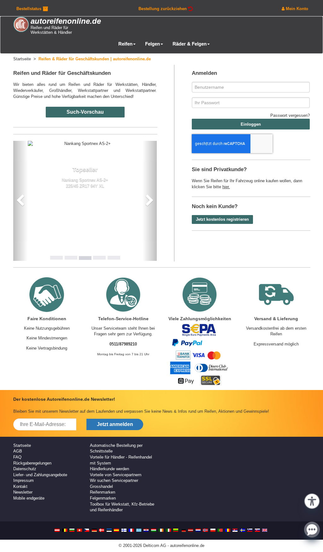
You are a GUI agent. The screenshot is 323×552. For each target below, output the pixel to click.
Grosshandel (101, 486)
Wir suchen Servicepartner (114, 480)
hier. (226, 186)
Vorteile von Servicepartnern (115, 474)
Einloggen (251, 124)
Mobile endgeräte (28, 498)
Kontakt (20, 486)
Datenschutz (24, 468)
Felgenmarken (103, 498)
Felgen (152, 43)
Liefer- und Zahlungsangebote (40, 474)
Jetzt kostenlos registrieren (222, 219)
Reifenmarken (102, 492)
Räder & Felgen (190, 43)
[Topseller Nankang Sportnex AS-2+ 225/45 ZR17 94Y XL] (85, 144)
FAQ (17, 457)
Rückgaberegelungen (32, 463)
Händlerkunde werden (109, 468)
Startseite (22, 445)
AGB (17, 451)
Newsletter (22, 492)
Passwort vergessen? (290, 115)
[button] (312, 500)
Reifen (125, 43)
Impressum (23, 480)
